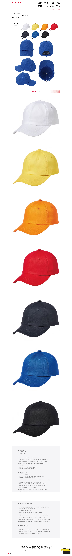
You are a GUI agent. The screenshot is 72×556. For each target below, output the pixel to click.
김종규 (42, 546)
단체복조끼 (30, 552)
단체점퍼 (46, 552)
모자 (31, 552)
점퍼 (44, 552)
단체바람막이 (38, 552)
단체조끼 (27, 552)
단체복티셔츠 (21, 552)
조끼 (25, 552)
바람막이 (36, 552)
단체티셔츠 (18, 552)
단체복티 (24, 552)
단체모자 (33, 552)
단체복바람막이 (41, 552)
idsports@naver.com (34, 546)
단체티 (16, 552)
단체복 (14, 552)
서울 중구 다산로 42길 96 (24, 548)
